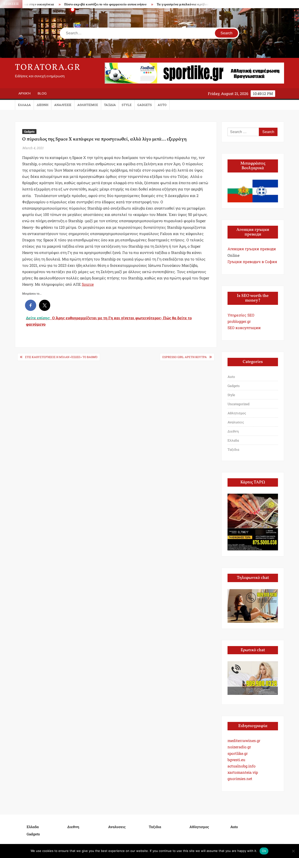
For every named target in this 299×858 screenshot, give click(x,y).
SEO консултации (244, 327)
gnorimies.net (240, 778)
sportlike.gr (238, 753)
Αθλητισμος (87, 105)
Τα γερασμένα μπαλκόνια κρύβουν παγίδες (175, 4)
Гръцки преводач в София (252, 261)
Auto (162, 105)
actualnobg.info (242, 765)
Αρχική (24, 93)
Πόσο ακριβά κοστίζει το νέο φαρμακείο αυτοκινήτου (91, 4)
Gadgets (144, 105)
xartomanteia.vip (243, 772)
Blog (42, 93)
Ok (264, 851)
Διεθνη (42, 105)
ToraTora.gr (48, 68)
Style (127, 105)
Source (88, 284)
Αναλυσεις (62, 105)
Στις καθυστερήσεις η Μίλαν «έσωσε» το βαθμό (61, 357)
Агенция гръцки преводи (252, 248)
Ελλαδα (24, 105)
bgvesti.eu (236, 759)
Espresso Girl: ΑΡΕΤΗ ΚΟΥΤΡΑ (184, 357)
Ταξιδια (110, 105)
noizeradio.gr (239, 746)
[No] (293, 851)
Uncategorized (238, 404)
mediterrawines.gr (244, 740)
